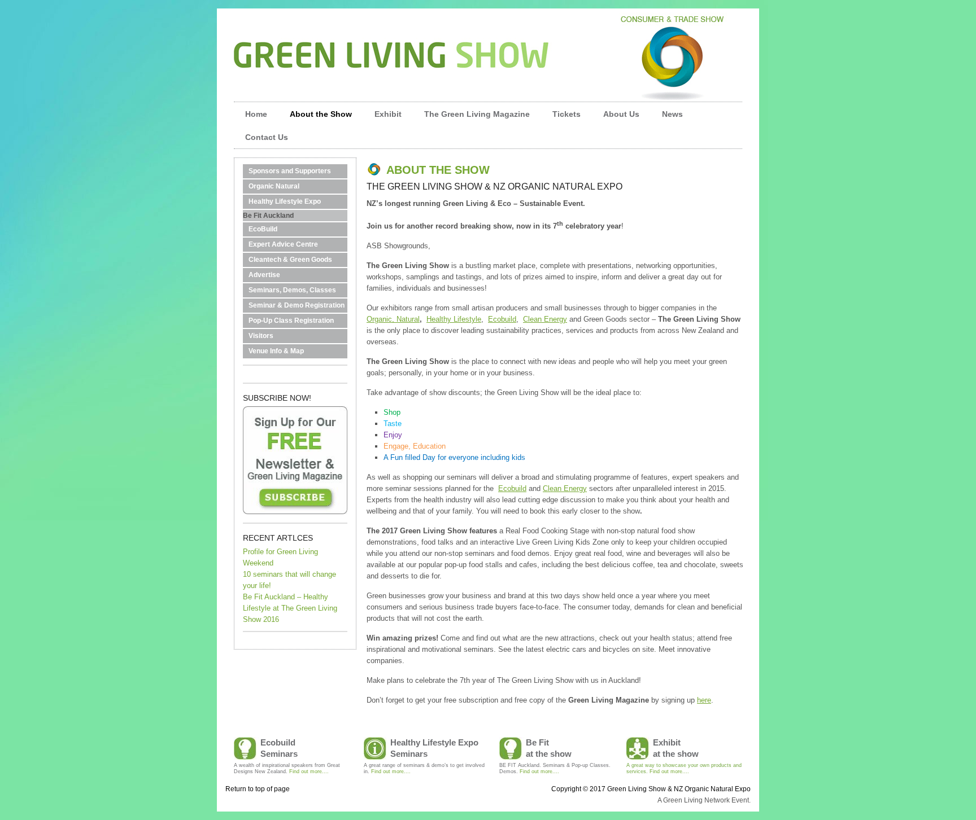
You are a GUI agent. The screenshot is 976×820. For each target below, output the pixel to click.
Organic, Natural (393, 319)
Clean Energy (545, 319)
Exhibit (388, 114)
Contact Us (266, 137)
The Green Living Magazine (477, 114)
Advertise (264, 275)
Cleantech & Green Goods (290, 260)
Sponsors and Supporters (290, 171)
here (704, 700)
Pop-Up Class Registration (291, 321)
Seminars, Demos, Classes (292, 290)
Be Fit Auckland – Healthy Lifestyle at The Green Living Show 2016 (290, 608)
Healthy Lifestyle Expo (285, 201)
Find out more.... (309, 771)
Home (256, 114)
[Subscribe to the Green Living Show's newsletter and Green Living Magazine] (295, 511)
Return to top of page (257, 789)
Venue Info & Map (276, 351)
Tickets (566, 114)
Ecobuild (502, 319)
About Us (621, 114)
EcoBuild (263, 229)
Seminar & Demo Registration (297, 305)
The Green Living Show (488, 45)
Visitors (261, 336)
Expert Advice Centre (283, 244)
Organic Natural (274, 186)
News (667, 117)
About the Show (315, 117)
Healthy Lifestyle (453, 319)
